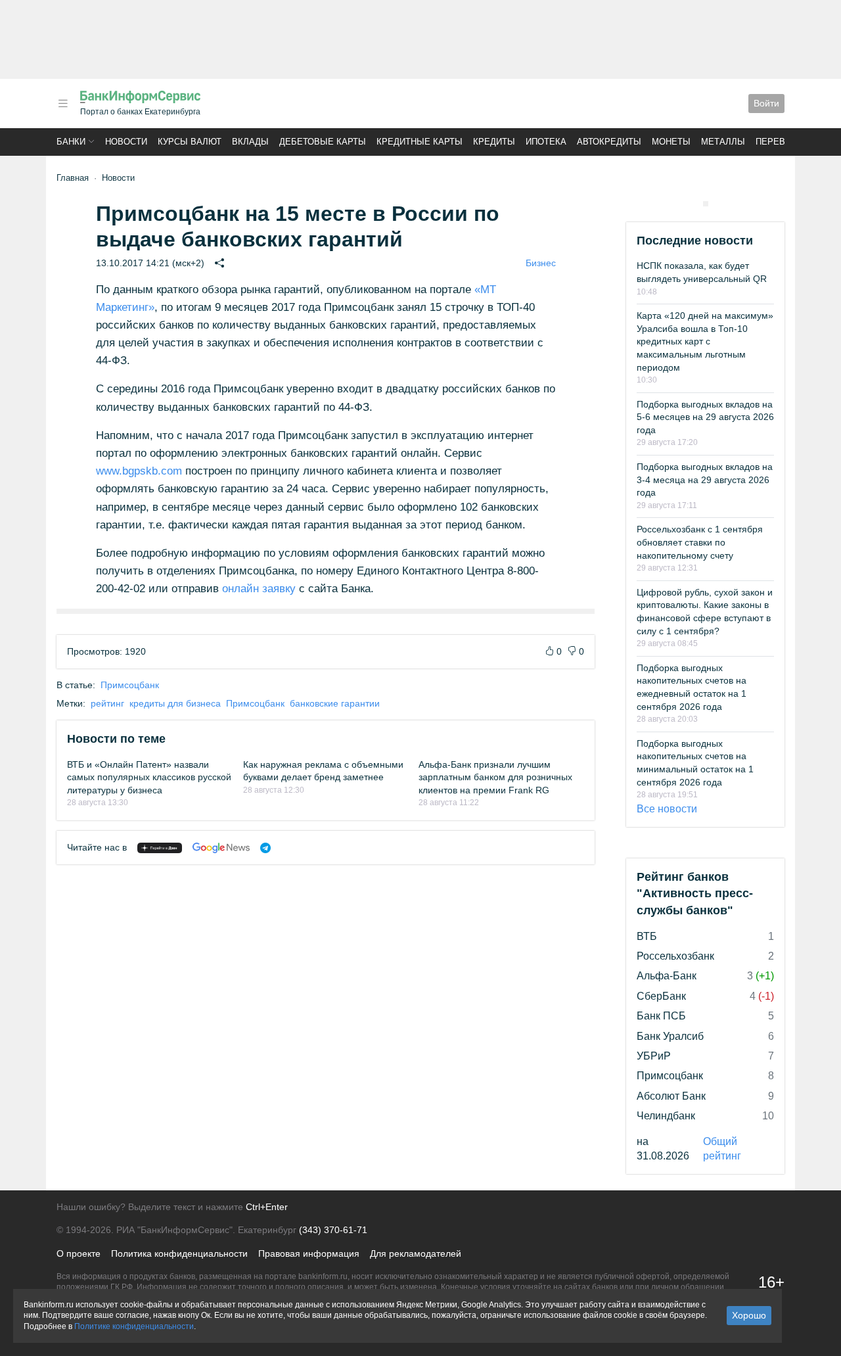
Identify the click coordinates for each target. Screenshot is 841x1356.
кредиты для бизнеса (175, 703)
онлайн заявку (259, 588)
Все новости (667, 808)
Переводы (781, 142)
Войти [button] (766, 103)
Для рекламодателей (415, 1253)
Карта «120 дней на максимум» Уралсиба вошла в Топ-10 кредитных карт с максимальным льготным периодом (705, 341)
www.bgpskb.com (139, 471)
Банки (71, 142)
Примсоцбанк (130, 685)
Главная (73, 178)
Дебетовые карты (322, 142)
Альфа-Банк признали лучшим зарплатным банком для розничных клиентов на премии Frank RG (495, 777)
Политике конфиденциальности (134, 1326)
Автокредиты (609, 142)
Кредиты (494, 142)
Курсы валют (189, 142)
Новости (126, 142)
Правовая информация (308, 1253)
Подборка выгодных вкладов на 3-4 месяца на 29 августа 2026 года (705, 479)
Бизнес (541, 263)
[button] (63, 103)
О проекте (79, 1253)
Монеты (671, 142)
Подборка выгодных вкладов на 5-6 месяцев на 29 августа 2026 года (705, 417)
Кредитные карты (419, 142)
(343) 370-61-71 (333, 1230)
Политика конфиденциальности (179, 1253)
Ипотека (546, 142)
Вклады (250, 142)
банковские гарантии (335, 703)
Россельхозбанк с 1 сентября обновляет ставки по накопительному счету (700, 542)
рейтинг (107, 703)
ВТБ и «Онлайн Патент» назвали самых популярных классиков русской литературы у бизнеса (149, 777)
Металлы (723, 142)
